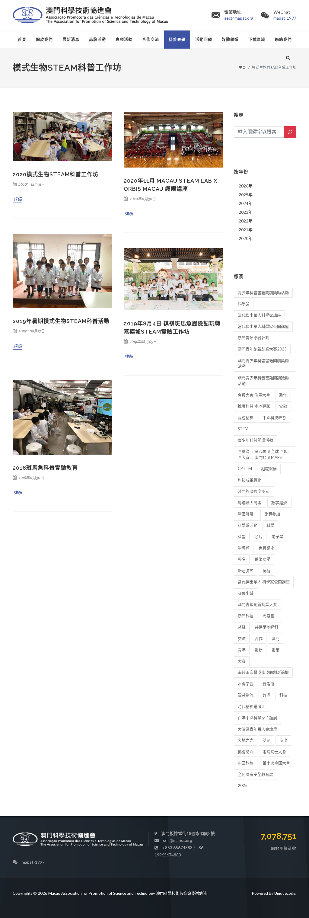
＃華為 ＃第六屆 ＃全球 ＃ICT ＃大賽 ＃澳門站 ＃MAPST (264, 454)
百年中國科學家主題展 (257, 717)
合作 (259, 638)
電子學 (277, 536)
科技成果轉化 (250, 480)
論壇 (266, 694)
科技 (283, 694)
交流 (242, 638)
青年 (242, 649)
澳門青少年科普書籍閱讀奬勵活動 (263, 380)
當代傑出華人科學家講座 (259, 315)
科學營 (244, 303)
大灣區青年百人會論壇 (257, 729)
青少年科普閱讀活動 (255, 440)
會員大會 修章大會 (254, 394)
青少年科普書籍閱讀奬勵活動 (263, 292)
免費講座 (266, 547)
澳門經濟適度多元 (254, 491)
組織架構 (269, 468)
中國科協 (245, 762)
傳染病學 (262, 559)
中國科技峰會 (274, 417)
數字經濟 (279, 502)
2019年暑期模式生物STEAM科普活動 (61, 321)
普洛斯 (268, 683)
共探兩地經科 (266, 627)
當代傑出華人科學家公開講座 (263, 326)
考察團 (268, 615)
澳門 (275, 638)
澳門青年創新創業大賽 (257, 604)
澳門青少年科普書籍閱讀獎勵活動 (263, 363)
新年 (283, 394)
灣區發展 (246, 513)
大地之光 (245, 740)
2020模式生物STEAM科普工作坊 (55, 174)
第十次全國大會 (276, 762)
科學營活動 (247, 525)
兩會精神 (245, 417)
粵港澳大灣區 (250, 502)
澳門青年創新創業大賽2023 (262, 349)
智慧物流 (245, 694)
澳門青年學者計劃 (253, 337)
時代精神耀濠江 (251, 706)
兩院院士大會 (274, 751)
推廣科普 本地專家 (254, 406)
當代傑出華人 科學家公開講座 (264, 581)
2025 (242, 785)
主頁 (242, 67)
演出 (283, 740)
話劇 (266, 740)
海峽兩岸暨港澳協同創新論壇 (263, 672)
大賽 (242, 661)
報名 (242, 559)
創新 (259, 649)
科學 (270, 525)
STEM (243, 428)
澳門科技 (245, 615)
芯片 (259, 536)
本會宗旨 (245, 683)
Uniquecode (284, 893)
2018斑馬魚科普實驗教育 (45, 468)
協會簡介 (245, 751)
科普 (242, 536)
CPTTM (245, 468)
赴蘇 (242, 627)
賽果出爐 (245, 593)
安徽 (283, 406)
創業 (275, 649)
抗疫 (266, 570)
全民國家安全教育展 (255, 774)
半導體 (244, 547)
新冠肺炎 (245, 570)
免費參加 (272, 513)
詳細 (17, 199)
